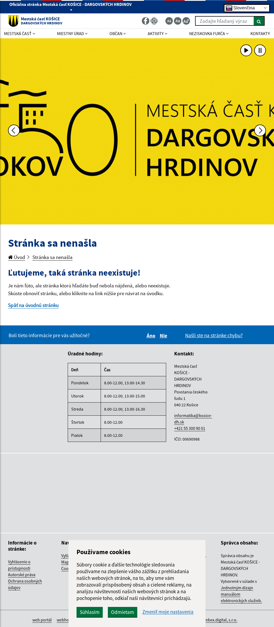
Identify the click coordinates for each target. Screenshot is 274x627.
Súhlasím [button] (90, 612)
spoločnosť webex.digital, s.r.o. (209, 619)
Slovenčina (243, 7)
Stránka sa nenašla (52, 257)
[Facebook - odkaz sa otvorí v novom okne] (146, 21)
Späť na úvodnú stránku (33, 305)
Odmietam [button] (122, 612)
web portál (42, 619)
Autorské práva (21, 574)
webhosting (67, 619)
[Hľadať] (259, 21)
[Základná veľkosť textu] (177, 21)
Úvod (19, 257)
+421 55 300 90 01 (189, 428)
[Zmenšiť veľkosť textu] (169, 21)
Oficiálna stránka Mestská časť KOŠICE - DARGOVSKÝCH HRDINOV (70, 4)
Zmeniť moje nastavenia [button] (167, 611)
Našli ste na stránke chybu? (214, 335)
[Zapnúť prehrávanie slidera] (246, 50)
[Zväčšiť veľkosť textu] (186, 21)
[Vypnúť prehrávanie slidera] (260, 50)
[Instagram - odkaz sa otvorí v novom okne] (154, 21)
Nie (164, 335)
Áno (152, 335)
